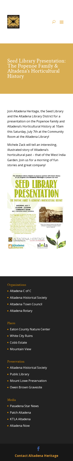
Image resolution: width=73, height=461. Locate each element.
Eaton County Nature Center (30, 329)
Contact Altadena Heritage (36, 456)
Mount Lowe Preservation (28, 381)
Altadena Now (20, 426)
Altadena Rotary (21, 311)
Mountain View (20, 349)
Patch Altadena (20, 412)
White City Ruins (21, 336)
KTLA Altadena (20, 419)
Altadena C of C (20, 291)
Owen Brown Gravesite (26, 387)
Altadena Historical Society (28, 298)
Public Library (19, 374)
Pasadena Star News (24, 406)
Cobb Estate (18, 342)
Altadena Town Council (26, 304)
